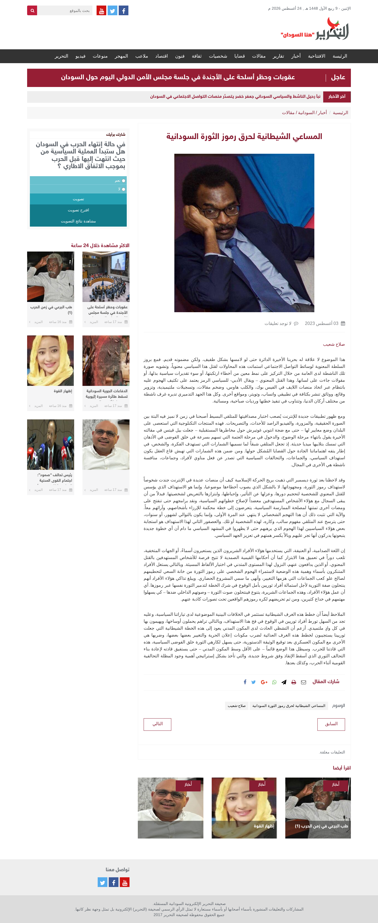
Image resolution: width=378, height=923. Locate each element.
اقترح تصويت (78, 210)
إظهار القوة (264, 826)
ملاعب (141, 56)
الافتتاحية (316, 56)
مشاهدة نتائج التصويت (78, 221)
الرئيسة (340, 56)
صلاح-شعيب (237, 706)
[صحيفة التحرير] (315, 28)
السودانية (306, 112)
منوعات (100, 56)
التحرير (61, 56)
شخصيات (218, 56)
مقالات (259, 56)
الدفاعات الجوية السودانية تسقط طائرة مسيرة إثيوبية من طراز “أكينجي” (107, 395)
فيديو (81, 56)
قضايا (239, 56)
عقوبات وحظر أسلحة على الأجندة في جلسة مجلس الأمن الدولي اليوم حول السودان (178, 77)
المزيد (94, 322)
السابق (331, 723)
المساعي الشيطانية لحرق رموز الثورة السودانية (288, 706)
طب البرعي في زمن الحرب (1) (321, 826)
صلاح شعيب (334, 344)
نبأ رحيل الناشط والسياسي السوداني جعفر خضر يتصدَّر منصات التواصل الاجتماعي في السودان (235, 96)
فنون (180, 56)
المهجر (121, 56)
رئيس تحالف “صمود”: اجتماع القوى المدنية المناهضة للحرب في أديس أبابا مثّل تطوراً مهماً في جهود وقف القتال (50, 479)
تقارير (278, 56)
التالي (157, 723)
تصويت (78, 199)
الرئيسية (340, 112)
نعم (117, 180)
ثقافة (197, 56)
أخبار (296, 56)
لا (119, 189)
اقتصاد (161, 56)
